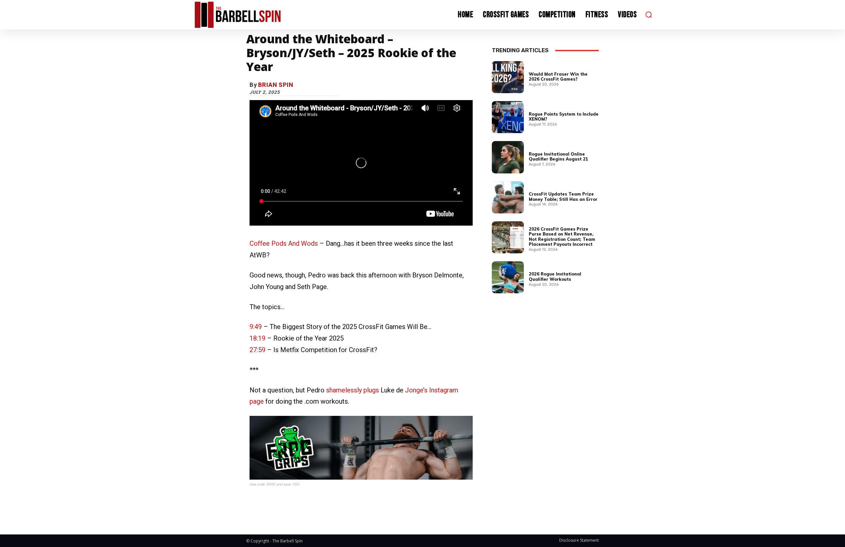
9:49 (256, 327)
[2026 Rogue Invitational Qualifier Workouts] (508, 277)
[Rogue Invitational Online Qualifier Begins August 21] (508, 157)
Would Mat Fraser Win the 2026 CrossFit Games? (558, 76)
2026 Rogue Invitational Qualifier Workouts (555, 276)
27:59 (257, 350)
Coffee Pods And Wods (284, 243)
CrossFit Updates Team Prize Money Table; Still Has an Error (563, 196)
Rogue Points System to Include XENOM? (563, 116)
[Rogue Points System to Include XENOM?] (508, 117)
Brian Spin (275, 84)
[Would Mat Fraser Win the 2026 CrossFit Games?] (508, 77)
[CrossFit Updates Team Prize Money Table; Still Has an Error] (508, 197)
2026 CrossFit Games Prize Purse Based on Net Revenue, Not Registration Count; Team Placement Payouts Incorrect (562, 236)
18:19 (257, 338)
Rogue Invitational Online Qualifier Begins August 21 (558, 156)
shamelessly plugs (352, 390)
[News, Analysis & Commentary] (250, 14)
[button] (648, 14)
